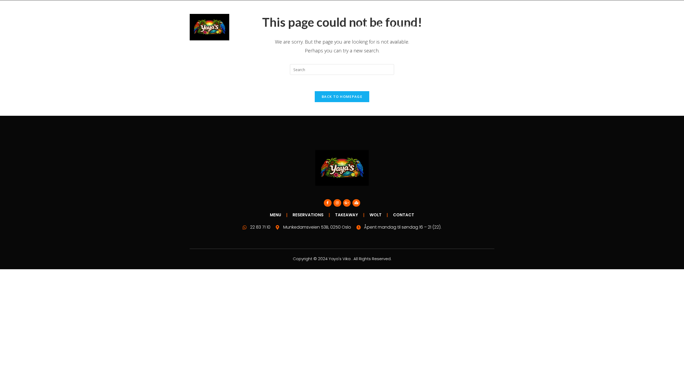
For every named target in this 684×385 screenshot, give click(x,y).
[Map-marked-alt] (356, 203)
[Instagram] (337, 203)
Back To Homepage (342, 96)
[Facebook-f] (328, 203)
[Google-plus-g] (347, 203)
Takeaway (402, 27)
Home (362, 27)
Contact (430, 27)
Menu (380, 27)
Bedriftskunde (463, 27)
